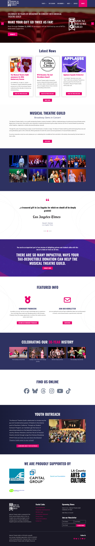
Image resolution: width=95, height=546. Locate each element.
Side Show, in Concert (16, 26)
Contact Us (38, 521)
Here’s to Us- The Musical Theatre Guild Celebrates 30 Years (30, 19)
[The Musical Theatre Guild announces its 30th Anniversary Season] (21, 64)
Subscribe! (81, 525)
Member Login (39, 512)
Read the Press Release (21, 94)
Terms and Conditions (41, 518)
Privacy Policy (39, 516)
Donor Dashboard (40, 507)
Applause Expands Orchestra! (73, 74)
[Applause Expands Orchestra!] (74, 64)
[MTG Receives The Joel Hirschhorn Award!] (47, 64)
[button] (46, 3)
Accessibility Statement (42, 514)
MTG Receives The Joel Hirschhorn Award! (45, 75)
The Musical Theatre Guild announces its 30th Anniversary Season (20, 76)
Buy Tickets (14, 38)
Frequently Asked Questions (43, 509)
